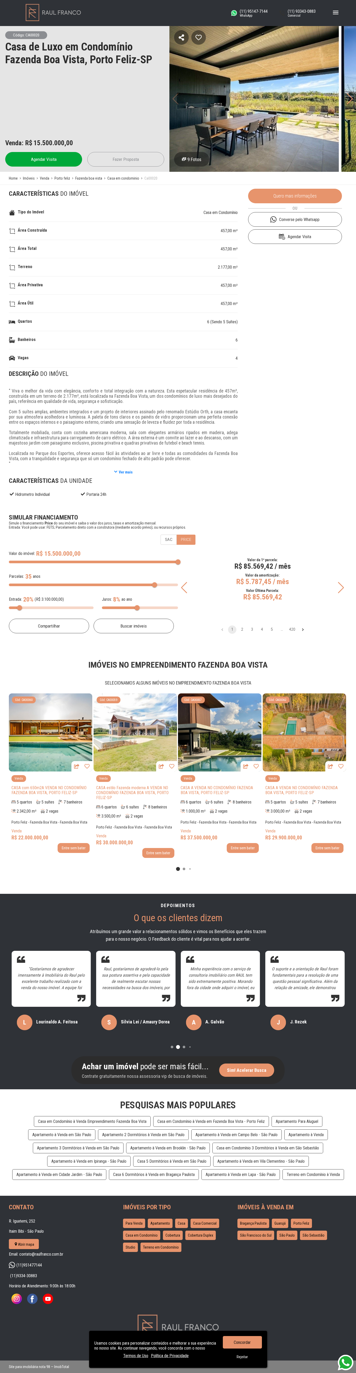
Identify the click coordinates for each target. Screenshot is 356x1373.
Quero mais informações (295, 196)
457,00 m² (229, 230)
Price (186, 539)
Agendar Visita (44, 159)
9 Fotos (194, 159)
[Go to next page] (303, 629)
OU (294, 208)
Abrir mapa (26, 1244)
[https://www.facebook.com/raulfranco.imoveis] (32, 1302)
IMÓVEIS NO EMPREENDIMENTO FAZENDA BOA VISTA (178, 665)
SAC (168, 539)
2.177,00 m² (228, 267)
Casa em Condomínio (221, 212)
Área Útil (25, 303)
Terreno (25, 266)
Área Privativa (30, 284)
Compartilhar (49, 626)
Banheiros (27, 339)
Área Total (27, 248)
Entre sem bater (73, 848)
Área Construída (32, 230)
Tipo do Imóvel (31, 212)
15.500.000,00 (53, 143)
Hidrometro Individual (32, 494)
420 (292, 629)
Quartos (25, 321)
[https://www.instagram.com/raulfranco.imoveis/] (16, 1302)
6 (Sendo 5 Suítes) (222, 321)
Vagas (23, 357)
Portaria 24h (96, 494)
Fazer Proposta (126, 159)
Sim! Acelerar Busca (246, 1070)
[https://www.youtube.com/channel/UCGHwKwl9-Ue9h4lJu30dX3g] (48, 1302)
